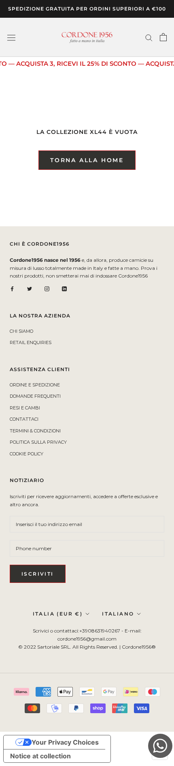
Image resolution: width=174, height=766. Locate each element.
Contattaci (24, 419)
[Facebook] (12, 288)
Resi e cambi (25, 408)
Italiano (118, 614)
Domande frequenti (35, 396)
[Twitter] (29, 288)
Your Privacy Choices (65, 742)
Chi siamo (21, 331)
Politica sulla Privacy (38, 442)
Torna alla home (87, 160)
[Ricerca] (149, 37)
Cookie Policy (26, 454)
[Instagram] (47, 288)
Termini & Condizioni (35, 431)
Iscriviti (37, 574)
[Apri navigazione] (11, 37)
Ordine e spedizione (35, 385)
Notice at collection (40, 756)
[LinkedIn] (64, 288)
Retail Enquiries (30, 342)
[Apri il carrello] (163, 37)
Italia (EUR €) (58, 614)
